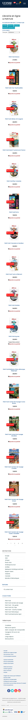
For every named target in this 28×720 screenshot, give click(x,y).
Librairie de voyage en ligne (10, 652)
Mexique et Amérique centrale (14, 569)
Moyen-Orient (9, 571)
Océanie (7, 574)
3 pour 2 (10, 25)
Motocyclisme (9, 639)
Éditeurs (5, 585)
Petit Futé (8, 600)
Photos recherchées (8, 661)
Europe (7, 556)
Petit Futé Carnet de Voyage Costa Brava (14, 402)
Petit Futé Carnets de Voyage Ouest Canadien (14, 532)
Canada (7, 576)
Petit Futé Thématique (12, 612)
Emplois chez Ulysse (8, 663)
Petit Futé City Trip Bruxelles (14, 88)
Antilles (7, 567)
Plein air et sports (10, 627)
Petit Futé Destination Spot (13, 614)
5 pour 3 (16, 25)
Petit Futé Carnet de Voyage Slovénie (14, 435)
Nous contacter (7, 670)
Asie (6, 558)
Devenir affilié (7, 677)
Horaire (5, 672)
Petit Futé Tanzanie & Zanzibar (14, 243)
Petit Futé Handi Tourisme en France (14, 150)
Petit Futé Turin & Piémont (14, 274)
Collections (6, 596)
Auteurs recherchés (8, 659)
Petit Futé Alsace (14, 57)
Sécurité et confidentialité (10, 679)
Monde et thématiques (12, 578)
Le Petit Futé (9, 589)
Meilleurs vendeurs (9, 27)
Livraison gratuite (8, 668)
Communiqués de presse (10, 656)
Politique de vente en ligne (10, 681)
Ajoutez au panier (14, 62)
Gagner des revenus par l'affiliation (12, 675)
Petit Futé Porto (14, 212)
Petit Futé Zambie (14, 305)
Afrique (7, 560)
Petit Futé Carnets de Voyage (14, 603)
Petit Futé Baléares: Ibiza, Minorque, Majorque (14, 370)
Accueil (5, 650)
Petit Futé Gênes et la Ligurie (14, 119)
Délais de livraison (8, 666)
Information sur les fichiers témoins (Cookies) (15, 683)
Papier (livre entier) (14, 342)
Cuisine (7, 634)
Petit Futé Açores (14, 336)
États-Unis (8, 562)
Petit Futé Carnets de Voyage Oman (14, 500)
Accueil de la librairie (8, 23)
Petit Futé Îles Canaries (14, 181)
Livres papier (6, 30)
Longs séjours (9, 636)
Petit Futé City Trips (11, 607)
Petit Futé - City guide (11, 605)
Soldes (5, 25)
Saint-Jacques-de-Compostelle (15, 630)
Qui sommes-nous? (9, 654)
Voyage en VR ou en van (12, 632)
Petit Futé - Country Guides (13, 609)
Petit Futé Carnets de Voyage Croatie (14, 467)
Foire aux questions (8, 685)
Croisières (8, 625)
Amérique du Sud (10, 565)
